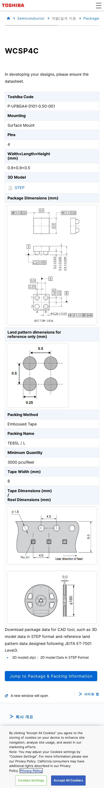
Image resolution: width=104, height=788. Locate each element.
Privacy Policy (31, 771)
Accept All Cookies (68, 780)
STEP (19, 187)
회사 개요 (24, 716)
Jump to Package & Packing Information (51, 676)
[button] (98, 5)
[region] (52, 757)
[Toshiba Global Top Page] (14, 5)
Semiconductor (31, 18)
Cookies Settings (31, 780)
